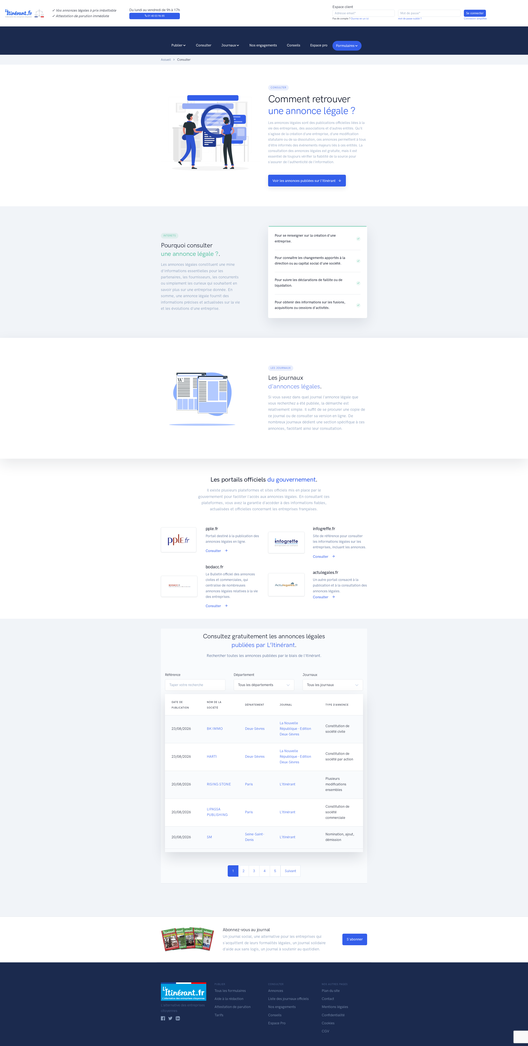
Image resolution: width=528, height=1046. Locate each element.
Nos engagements (263, 45)
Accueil (166, 60)
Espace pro (319, 45)
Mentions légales (335, 1007)
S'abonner (355, 939)
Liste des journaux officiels (288, 999)
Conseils (293, 45)
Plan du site (331, 991)
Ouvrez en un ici (359, 18)
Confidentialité (333, 1015)
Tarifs (218, 1015)
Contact (328, 999)
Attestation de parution (232, 1007)
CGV (325, 1031)
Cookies (328, 1023)
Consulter (203, 45)
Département (244, 675)
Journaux (228, 45)
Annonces (275, 991)
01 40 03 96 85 (156, 15)
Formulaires (345, 46)
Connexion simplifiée (475, 18)
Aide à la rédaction (228, 999)
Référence (172, 675)
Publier (177, 45)
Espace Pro (277, 1023)
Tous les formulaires (230, 991)
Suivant (290, 871)
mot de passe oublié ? (410, 18)
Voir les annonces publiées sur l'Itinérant (304, 181)
